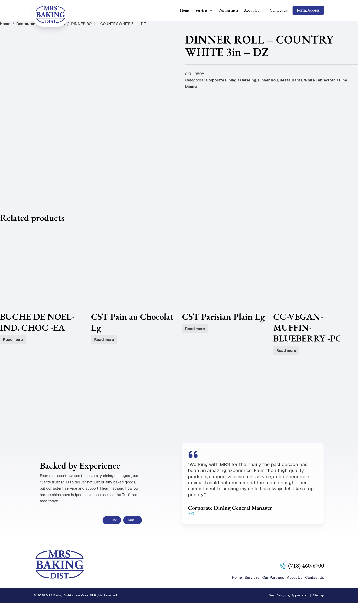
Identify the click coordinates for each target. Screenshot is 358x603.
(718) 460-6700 (306, 565)
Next (131, 520)
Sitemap (318, 595)
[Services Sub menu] (212, 10)
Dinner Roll (268, 80)
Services (201, 10)
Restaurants (27, 23)
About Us (251, 10)
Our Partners (228, 10)
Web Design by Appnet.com (288, 595)
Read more (13, 339)
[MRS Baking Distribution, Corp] (50, 14)
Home (185, 10)
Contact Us (279, 10)
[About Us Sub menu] (264, 10)
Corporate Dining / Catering (231, 80)
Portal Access (308, 10)
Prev (113, 520)
